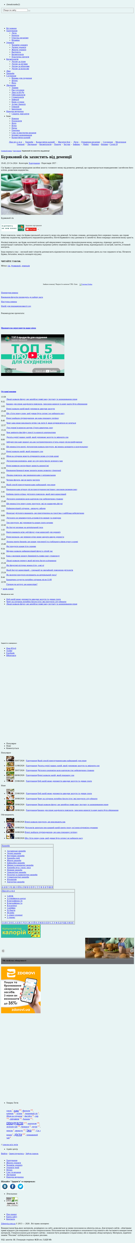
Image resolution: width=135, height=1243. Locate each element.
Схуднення (11, 76)
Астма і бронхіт (19, 104)
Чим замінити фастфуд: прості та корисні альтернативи (31, 432)
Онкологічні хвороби (16, 872)
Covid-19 (114, 144)
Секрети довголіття (20, 114)
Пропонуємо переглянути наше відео (18, 328)
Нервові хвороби (14, 870)
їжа (29, 1130)
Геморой (15, 106)
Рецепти (15, 35)
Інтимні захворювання (22, 135)
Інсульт (67, 144)
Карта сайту (11, 1217)
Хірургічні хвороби (16, 882)
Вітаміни (16, 40)
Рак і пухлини (18, 90)
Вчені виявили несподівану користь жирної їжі (27, 466)
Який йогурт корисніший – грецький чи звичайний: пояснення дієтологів (39, 570)
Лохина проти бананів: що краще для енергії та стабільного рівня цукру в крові (42, 541)
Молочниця (120, 142)
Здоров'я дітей (12, 1167)
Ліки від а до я (15, 142)
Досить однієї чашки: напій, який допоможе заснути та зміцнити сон (37, 437)
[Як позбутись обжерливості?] (67, 948)
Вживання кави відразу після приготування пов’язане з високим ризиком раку (41, 489)
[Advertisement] (21, 1057)
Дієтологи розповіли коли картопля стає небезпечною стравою (34, 499)
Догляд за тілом (19, 61)
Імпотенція (16, 109)
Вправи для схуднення (22, 78)
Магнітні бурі (64, 142)
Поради (57, 144)
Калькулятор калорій (21, 137)
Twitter (9, 651)
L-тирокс (11, 917)
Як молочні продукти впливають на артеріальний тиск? (31, 575)
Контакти (10, 1219)
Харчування (11, 31)
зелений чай (11, 1127)
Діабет (86, 144)
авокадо (19, 1130)
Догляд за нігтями (20, 64)
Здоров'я (10, 42)
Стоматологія (18, 97)
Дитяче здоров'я (19, 47)
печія (34, 1127)
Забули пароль (32, 1153)
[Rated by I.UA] (12, 1201)
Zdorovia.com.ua (8, 1223)
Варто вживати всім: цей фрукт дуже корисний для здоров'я (33, 532)
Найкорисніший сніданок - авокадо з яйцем (25, 508)
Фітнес (15, 80)
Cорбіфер (11, 908)
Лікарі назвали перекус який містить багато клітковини (31, 560)
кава (16, 1110)
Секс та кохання (13, 1172)
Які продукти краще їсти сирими (21, 546)
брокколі (25, 1127)
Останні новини (8, 391)
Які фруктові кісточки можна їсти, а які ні (25, 565)
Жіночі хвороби (14, 860)
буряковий (16, 266)
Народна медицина (15, 111)
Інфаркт (76, 144)
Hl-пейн (10, 913)
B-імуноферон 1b (14, 901)
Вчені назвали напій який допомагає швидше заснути (30, 409)
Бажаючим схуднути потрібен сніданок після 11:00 (29, 579)
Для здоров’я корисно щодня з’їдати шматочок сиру (29, 428)
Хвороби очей (13, 858)
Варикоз (95, 144)
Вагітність (16, 52)
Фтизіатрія (11, 879)
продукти (14, 1122)
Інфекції (15, 99)
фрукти (26, 1110)
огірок (19, 1113)
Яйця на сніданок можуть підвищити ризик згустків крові (32, 456)
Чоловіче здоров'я (20, 45)
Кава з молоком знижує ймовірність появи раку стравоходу (33, 556)
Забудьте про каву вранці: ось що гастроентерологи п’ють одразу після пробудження (44, 442)
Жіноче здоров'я (19, 50)
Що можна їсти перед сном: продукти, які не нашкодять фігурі (34, 504)
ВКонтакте (11, 655)
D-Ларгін (11, 910)
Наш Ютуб (11, 648)
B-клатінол (12, 905)
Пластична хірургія (20, 57)
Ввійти (4, 1153)
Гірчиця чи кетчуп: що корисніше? (21, 584)
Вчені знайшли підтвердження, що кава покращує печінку (32, 418)
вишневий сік (31, 1113)
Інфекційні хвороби (16, 863)
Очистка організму (20, 38)
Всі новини (11, 28)
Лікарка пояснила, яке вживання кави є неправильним (31, 475)
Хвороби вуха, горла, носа (19, 867)
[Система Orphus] (85, 284)
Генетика (16, 130)
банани (26, 1119)
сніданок (14, 1118)
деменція (26, 266)
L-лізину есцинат (15, 915)
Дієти (14, 33)
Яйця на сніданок (14, 1116)
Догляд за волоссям (20, 69)
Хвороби (10, 73)
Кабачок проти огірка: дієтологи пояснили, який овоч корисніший (36, 494)
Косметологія (18, 54)
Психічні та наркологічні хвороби (22, 875)
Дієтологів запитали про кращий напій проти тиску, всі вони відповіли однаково (61, 827)
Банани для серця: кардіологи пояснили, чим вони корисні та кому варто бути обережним (46, 404)
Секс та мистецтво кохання (24, 133)
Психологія (17, 121)
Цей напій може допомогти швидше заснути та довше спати (33, 599)
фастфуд (28, 1116)
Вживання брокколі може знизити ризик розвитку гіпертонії (33, 470)
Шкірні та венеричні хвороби (20, 865)
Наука (14, 128)
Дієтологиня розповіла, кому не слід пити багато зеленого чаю (34, 461)
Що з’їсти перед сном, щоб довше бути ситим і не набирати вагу (35, 413)
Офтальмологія (18, 95)
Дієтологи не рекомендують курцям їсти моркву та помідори (33, 518)
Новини (15, 118)
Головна (3, 151)
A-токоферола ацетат (16, 898)
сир (36, 1116)
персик (9, 1130)
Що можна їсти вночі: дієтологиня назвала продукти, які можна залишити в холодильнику (47, 447)
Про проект (11, 1214)
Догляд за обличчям (20, 66)
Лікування (11, 85)
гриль (9, 1111)
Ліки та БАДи (18, 92)
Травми (15, 87)
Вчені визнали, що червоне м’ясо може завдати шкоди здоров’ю (35, 537)
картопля (32, 1123)
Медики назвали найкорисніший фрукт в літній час (29, 551)
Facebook (10, 653)
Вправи (104, 144)
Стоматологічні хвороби (18, 877)
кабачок (9, 1113)
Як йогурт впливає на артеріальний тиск (24, 527)
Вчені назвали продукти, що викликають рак (45, 822)
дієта (18, 1134)
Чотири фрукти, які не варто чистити (23, 480)
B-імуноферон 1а (14, 903)
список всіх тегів (10, 1144)
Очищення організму (90, 142)
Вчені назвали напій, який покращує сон (24, 451)
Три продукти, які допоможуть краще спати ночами (29, 522)
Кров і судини (18, 102)
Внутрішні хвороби (16, 856)
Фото (14, 123)
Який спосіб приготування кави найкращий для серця (30, 485)
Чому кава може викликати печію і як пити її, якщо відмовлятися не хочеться (41, 423)
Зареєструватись (16, 1153)
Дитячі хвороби (14, 853)
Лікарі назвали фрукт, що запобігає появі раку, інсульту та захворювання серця (41, 399)
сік (9, 266)
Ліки (8, 71)
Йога (14, 83)
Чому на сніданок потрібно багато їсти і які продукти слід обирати (36, 601)
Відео (14, 125)
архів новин (8, 589)
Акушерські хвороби (16, 851)
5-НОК (10, 896)
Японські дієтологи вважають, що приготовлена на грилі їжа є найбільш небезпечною (45, 513)
